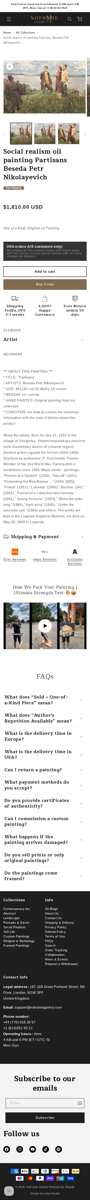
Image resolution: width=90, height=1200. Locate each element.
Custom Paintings (16, 936)
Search (50, 945)
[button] (9, 19)
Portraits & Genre (16, 922)
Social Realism (14, 927)
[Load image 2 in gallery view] (45, 133)
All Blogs (51, 909)
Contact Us (53, 918)
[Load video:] (45, 626)
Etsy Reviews (15, 559)
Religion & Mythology (19, 941)
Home (7, 32)
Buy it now (45, 284)
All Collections (25, 32)
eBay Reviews (45, 559)
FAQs (49, 941)
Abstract (9, 913)
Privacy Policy (56, 927)
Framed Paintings (16, 945)
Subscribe (45, 1118)
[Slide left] (4, 134)
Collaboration (54, 954)
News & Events (56, 959)
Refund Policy (55, 932)
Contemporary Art (16, 909)
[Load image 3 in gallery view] (68, 133)
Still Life (9, 932)
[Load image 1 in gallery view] (21, 133)
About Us (52, 913)
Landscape (11, 918)
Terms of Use (55, 936)
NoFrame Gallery (37, 1187)
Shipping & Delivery (59, 922)
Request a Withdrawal (61, 964)
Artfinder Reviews (75, 561)
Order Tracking (56, 950)
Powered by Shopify (62, 1187)
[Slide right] (85, 134)
